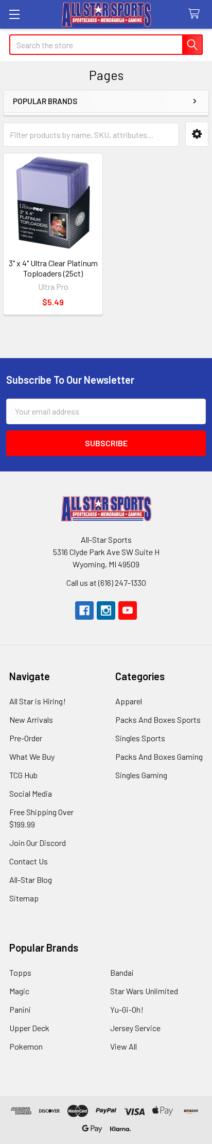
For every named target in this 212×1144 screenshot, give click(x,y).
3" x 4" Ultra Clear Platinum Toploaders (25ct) (53, 268)
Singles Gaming (141, 775)
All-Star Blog (30, 879)
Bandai (122, 972)
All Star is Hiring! (37, 701)
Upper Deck (29, 1028)
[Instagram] (106, 610)
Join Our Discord (37, 842)
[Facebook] (84, 610)
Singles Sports (140, 738)
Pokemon (26, 1046)
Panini (20, 1009)
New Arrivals (31, 719)
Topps (20, 972)
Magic (19, 991)
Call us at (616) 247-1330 (106, 582)
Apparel (128, 701)
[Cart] (196, 14)
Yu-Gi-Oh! (127, 1009)
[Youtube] (127, 610)
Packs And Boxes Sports (158, 719)
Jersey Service (135, 1028)
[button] (196, 134)
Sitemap (24, 898)
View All (123, 1046)
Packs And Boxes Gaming (159, 756)
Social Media (30, 793)
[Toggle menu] (14, 14)
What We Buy (32, 756)
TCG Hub (23, 775)
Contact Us (28, 861)
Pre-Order (25, 738)
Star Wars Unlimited (144, 991)
